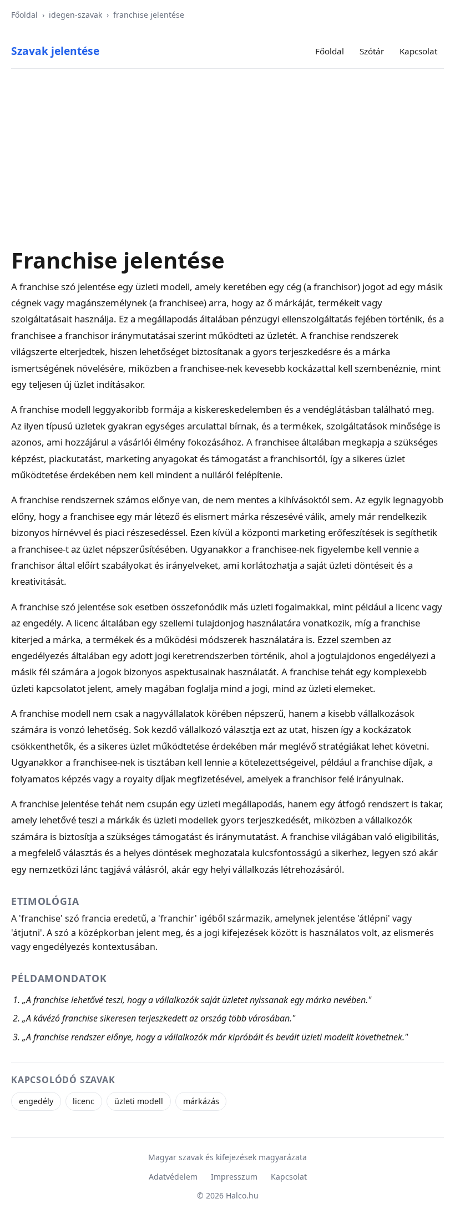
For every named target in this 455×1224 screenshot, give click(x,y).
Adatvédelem (173, 1176)
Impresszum (234, 1176)
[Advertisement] (227, 164)
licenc (83, 1101)
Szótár (372, 51)
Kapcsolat (418, 51)
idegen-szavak (75, 14)
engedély (36, 1101)
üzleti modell (138, 1101)
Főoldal (24, 14)
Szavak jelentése (55, 50)
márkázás (201, 1101)
